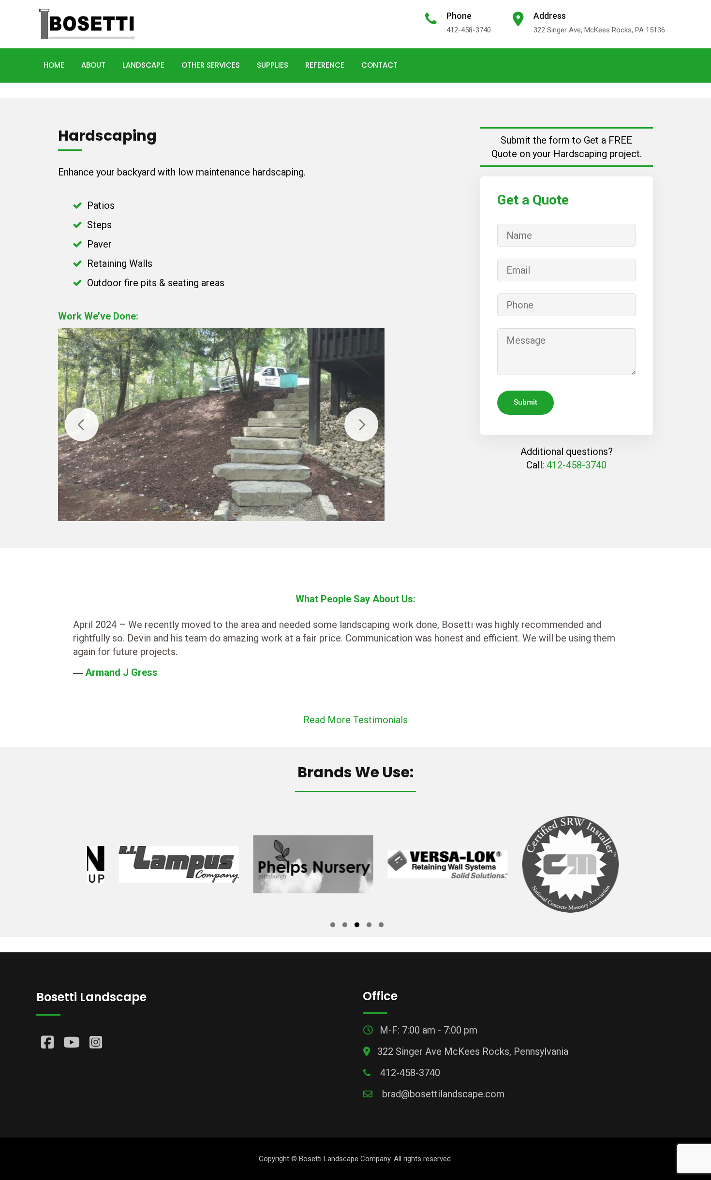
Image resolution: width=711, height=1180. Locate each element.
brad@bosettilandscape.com (443, 1094)
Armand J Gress (121, 672)
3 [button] (357, 926)
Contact (379, 65)
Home (54, 65)
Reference (324, 65)
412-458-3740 (468, 30)
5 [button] (381, 926)
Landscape (143, 65)
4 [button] (369, 926)
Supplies (272, 65)
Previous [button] (82, 424)
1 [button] (333, 926)
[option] (159, 864)
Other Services (210, 65)
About (93, 65)
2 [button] (345, 926)
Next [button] (361, 424)
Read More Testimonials (355, 720)
